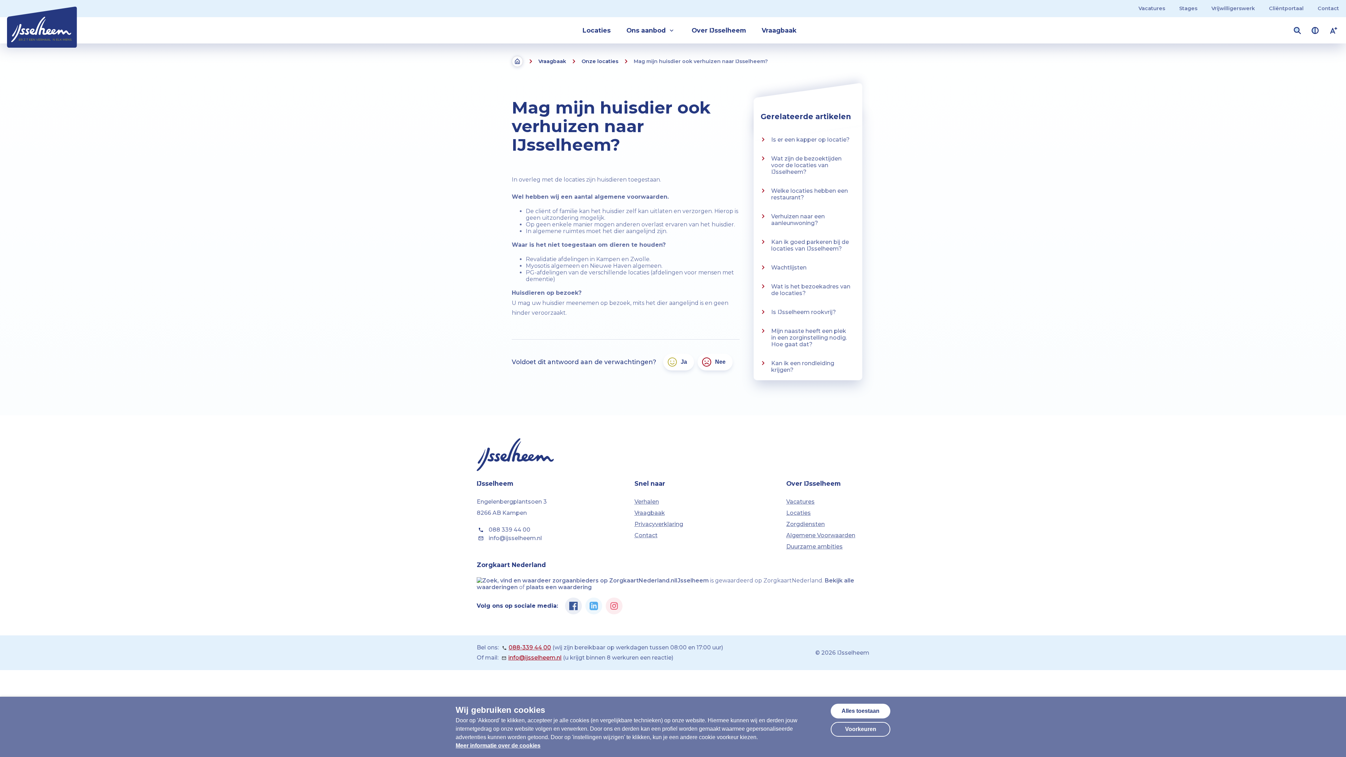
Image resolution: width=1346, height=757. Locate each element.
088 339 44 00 (509, 529)
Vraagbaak (779, 30)
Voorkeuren (860, 729)
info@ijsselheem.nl (515, 538)
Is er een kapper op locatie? (810, 139)
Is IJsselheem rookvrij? (803, 312)
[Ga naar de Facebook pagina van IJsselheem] (573, 606)
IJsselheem (692, 580)
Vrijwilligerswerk (1233, 8)
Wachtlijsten (789, 267)
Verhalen (646, 501)
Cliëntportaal (1286, 8)
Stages (1188, 8)
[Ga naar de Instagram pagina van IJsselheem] (614, 606)
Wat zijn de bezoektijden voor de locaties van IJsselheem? (806, 165)
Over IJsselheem (719, 30)
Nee (720, 362)
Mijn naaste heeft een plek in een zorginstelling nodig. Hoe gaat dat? (809, 338)
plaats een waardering (559, 587)
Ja (684, 362)
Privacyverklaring (658, 524)
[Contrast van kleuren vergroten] (1315, 30)
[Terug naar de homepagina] (517, 61)
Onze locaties (600, 61)
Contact (1328, 8)
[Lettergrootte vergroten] (1333, 30)
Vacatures (1151, 8)
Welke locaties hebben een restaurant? (809, 194)
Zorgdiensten (805, 524)
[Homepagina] (42, 23)
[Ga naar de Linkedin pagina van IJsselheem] (593, 606)
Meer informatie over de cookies (498, 746)
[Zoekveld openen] (1297, 30)
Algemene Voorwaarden (820, 535)
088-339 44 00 (530, 647)
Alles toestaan (860, 711)
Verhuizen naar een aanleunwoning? (798, 219)
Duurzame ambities (814, 546)
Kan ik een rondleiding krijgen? (802, 366)
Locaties (597, 30)
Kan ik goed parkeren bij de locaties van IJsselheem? (810, 245)
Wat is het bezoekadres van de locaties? (810, 289)
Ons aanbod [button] (646, 30)
